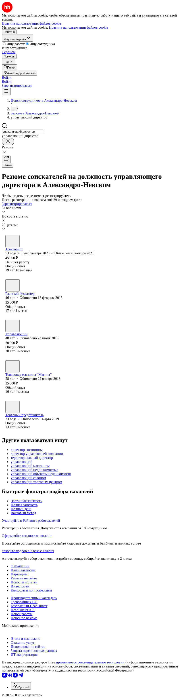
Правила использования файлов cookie (78, 27)
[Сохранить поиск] (6, 159)
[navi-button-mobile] (6, 91)
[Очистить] (8, 141)
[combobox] (22, 131)
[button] (7, 77)
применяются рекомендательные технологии (90, 662)
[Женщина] (12, 285)
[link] (9, 67)
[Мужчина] (12, 241)
